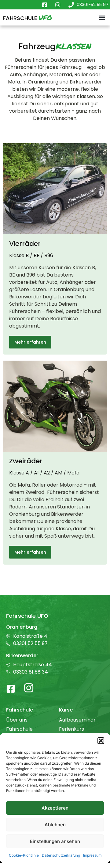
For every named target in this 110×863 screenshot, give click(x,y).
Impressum (92, 855)
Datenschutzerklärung (61, 855)
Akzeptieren (55, 808)
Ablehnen (55, 824)
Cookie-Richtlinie (24, 855)
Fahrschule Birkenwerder (22, 732)
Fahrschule (27, 18)
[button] (101, 741)
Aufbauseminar (77, 719)
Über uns (17, 719)
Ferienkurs (71, 728)
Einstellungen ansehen (55, 841)
